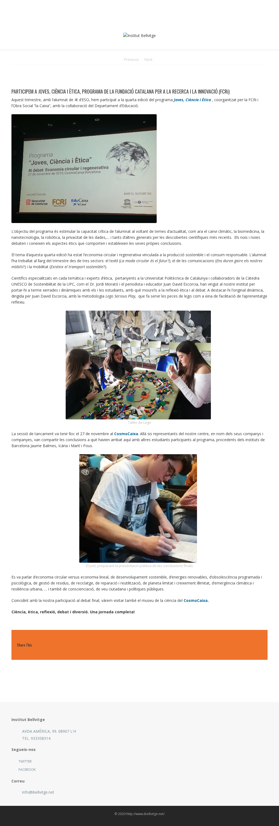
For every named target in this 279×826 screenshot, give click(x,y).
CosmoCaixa (126, 433)
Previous (131, 59)
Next (148, 59)
